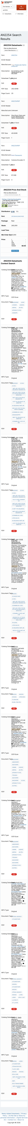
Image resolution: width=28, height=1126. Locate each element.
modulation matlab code (19, 631)
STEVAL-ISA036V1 (17, 884)
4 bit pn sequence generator (19, 402)
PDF (14, 83)
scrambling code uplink (18, 422)
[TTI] (13, 211)
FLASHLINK (15, 699)
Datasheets (7, 14)
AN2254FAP (15, 302)
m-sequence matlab (18, 405)
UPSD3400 (22, 697)
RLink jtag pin (16, 702)
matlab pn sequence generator (19, 398)
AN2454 (14, 984)
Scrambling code (17, 412)
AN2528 (14, 994)
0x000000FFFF (16, 414)
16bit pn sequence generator (18, 418)
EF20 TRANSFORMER (17, 1083)
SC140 (20, 364)
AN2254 (14, 593)
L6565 (14, 997)
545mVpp (14, 312)
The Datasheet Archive (6, 2)
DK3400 (14, 697)
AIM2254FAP (18, 733)
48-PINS (14, 785)
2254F (13, 278)
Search (21, 8)
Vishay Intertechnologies (11, 199)
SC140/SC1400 (16, 573)
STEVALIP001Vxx (16, 1066)
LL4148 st (15, 1000)
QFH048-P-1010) (16, 310)
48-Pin (21, 307)
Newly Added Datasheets (11, 1113)
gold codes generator (19, 500)
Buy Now (15, 250)
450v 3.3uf (21, 997)
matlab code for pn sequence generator (18, 389)
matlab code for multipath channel (18, 409)
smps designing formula (18, 1077)
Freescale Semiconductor (18, 65)
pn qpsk (14, 622)
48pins (14, 307)
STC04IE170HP (16, 892)
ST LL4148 (15, 1002)
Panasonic (18, 155)
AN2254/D (15, 383)
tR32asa (14, 775)
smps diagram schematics (19, 1086)
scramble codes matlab (19, 614)
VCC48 (23, 780)
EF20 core (15, 1074)
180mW (14, 767)
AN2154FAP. (15, 764)
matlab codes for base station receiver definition (18, 394)
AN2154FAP (15, 777)
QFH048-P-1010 (16, 783)
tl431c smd (15, 1069)
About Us (21, 1120)
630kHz (22, 305)
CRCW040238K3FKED (17, 216)
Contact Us (12, 1120)
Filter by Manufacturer (10, 48)
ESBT (13, 1081)
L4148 (20, 994)
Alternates (20, 14)
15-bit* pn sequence (18, 508)
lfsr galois (15, 518)
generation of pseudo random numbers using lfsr (18, 619)
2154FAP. (23, 287)
